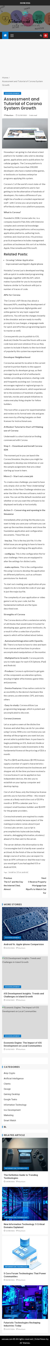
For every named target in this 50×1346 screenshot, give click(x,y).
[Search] (41, 35)
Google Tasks (10, 1099)
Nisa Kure (10, 115)
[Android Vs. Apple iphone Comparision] (25, 924)
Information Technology (15, 1104)
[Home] (5, 35)
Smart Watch (10, 1120)
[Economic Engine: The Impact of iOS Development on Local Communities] (25, 1022)
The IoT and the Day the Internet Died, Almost (13, 884)
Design (7, 1089)
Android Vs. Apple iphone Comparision (24, 944)
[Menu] (12, 35)
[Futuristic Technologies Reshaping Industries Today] (25, 1302)
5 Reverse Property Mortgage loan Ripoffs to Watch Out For (36, 885)
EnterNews (40, 1339)
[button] (12, 35)
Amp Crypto (9, 1073)
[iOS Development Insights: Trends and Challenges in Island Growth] (25, 973)
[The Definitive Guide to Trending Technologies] (25, 1154)
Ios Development (12, 93)
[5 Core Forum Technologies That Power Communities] (25, 1253)
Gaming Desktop (12, 1094)
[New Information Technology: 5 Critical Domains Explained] (25, 1203)
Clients (7, 1083)
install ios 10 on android (18, 872)
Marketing (8, 1115)
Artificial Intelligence (14, 1078)
